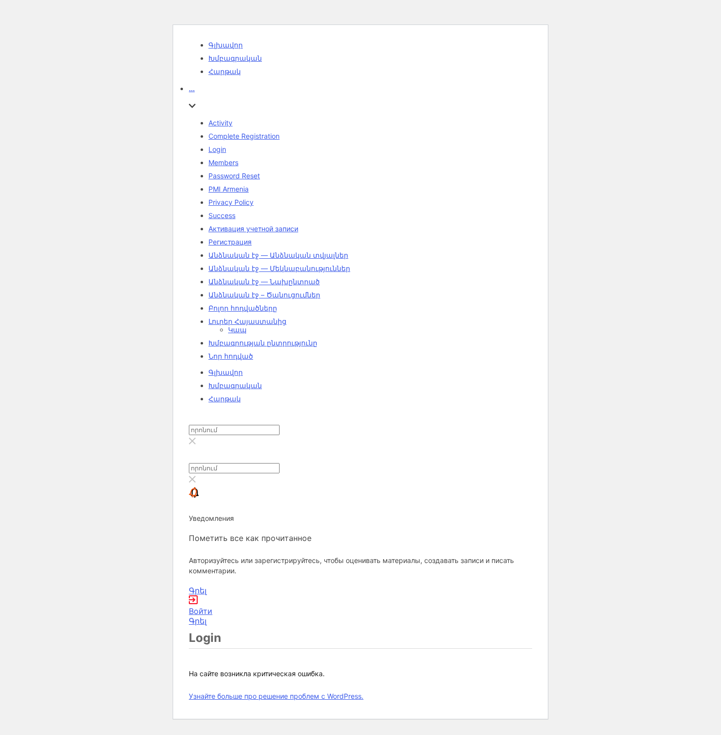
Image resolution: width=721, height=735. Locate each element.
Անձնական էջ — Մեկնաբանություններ (279, 268)
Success (221, 215)
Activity (220, 123)
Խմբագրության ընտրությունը (262, 343)
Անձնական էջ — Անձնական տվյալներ (278, 255)
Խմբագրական (235, 58)
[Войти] (193, 601)
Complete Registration (244, 136)
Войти (200, 611)
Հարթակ (224, 71)
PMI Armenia (228, 189)
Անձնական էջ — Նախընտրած (264, 281)
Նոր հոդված (230, 356)
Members (223, 162)
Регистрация (230, 242)
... (192, 88)
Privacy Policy (231, 202)
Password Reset (234, 176)
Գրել (197, 590)
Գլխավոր (225, 45)
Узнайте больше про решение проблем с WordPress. (276, 696)
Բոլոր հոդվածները (242, 308)
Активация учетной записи (253, 228)
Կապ (237, 329)
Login (217, 149)
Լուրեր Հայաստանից (247, 321)
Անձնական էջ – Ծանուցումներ (264, 295)
